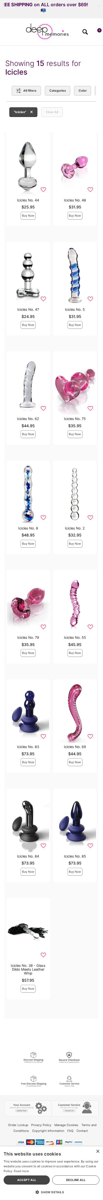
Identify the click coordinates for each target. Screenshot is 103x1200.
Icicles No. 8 (28, 528)
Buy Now (28, 215)
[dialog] (51, 1173)
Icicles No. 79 (28, 637)
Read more (21, 1171)
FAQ (70, 1131)
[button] (5, 33)
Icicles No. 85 (75, 856)
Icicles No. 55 (75, 637)
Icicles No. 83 (28, 747)
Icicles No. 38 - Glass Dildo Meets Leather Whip (28, 969)
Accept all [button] (26, 1180)
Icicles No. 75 (75, 419)
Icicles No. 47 (28, 309)
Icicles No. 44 (28, 200)
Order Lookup (18, 1125)
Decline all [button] (76, 1180)
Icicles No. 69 (75, 747)
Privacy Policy (41, 1125)
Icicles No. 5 (75, 309)
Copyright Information (48, 1131)
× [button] (97, 1151)
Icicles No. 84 (28, 856)
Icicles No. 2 (75, 528)
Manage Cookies (66, 1125)
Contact (82, 1131)
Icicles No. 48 (75, 200)
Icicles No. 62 (28, 419)
